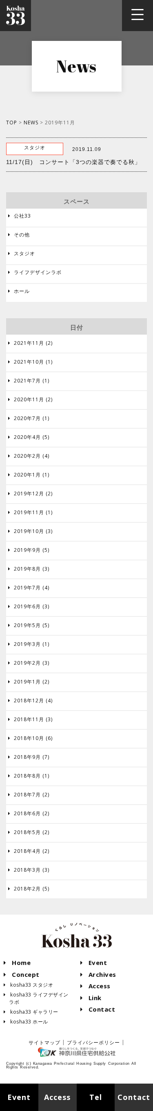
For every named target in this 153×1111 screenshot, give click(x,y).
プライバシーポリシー (93, 1042)
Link (91, 998)
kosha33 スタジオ (28, 984)
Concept (22, 974)
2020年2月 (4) (28, 456)
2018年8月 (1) (28, 776)
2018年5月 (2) (28, 832)
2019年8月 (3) (28, 569)
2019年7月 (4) (28, 587)
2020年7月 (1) (28, 418)
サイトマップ (44, 1042)
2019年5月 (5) (28, 625)
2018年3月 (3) (28, 870)
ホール (19, 291)
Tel (95, 1097)
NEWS (31, 122)
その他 (19, 234)
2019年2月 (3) (28, 663)
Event (94, 962)
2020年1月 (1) (28, 474)
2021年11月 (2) (30, 343)
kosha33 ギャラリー (31, 1011)
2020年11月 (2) (30, 399)
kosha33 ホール (26, 1021)
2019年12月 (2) (30, 493)
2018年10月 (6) (30, 738)
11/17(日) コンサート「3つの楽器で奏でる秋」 (73, 162)
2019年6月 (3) (28, 606)
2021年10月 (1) (30, 362)
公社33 (19, 215)
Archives (98, 974)
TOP (11, 122)
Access (96, 986)
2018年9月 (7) (28, 757)
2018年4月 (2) (28, 851)
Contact (98, 1009)
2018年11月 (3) (30, 719)
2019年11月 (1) (30, 512)
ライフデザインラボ (35, 272)
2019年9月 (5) (28, 550)
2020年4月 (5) (28, 437)
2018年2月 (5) (28, 888)
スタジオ (21, 253)
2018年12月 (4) (30, 700)
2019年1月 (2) (28, 681)
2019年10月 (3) (30, 531)
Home (17, 962)
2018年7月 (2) (28, 794)
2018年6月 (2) (28, 813)
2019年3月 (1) (28, 644)
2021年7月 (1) (28, 380)
